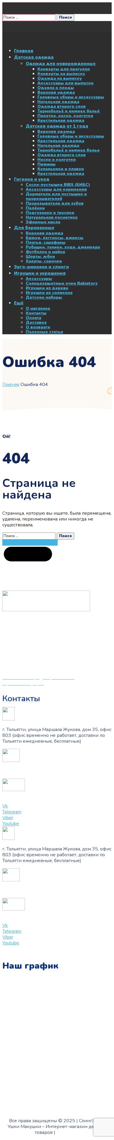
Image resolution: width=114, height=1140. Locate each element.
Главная (10, 384)
